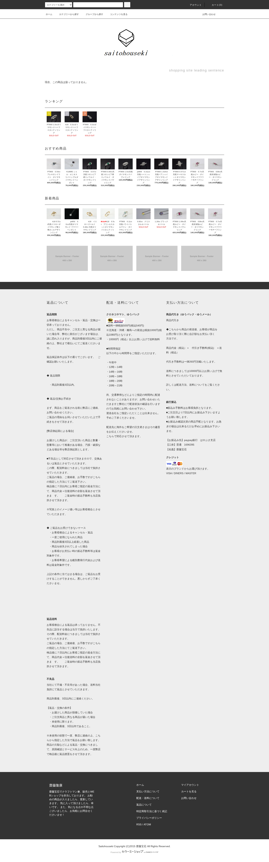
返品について (144, 804)
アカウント (196, 5)
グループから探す (94, 14)
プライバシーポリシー (149, 817)
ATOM (147, 824)
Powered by (116, 852)
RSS (138, 824)
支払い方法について (147, 791)
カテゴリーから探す (69, 14)
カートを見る (189, 791)
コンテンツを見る (119, 14)
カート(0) (217, 5)
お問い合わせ (209, 14)
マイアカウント (190, 784)
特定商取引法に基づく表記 (151, 811)
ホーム (49, 14)
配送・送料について (147, 798)
